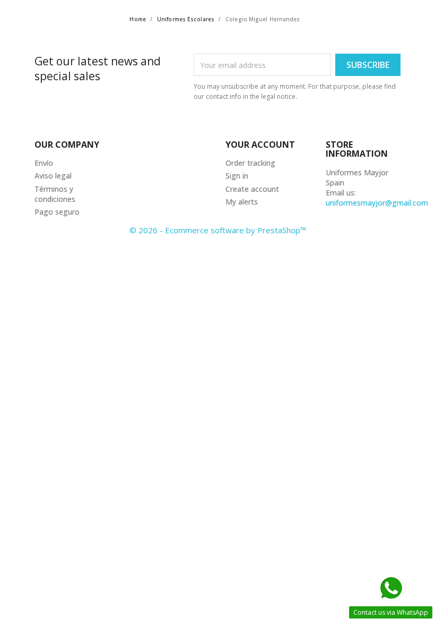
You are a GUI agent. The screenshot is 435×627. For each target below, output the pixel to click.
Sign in (236, 176)
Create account (252, 189)
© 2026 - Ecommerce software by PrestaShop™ (217, 230)
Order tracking (250, 163)
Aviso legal (53, 176)
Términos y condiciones (54, 194)
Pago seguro (57, 212)
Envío (43, 163)
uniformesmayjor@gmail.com (377, 203)
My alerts (241, 202)
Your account (260, 144)
